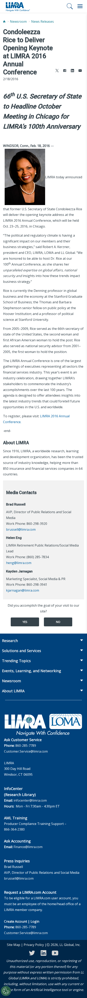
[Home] (4, 21)
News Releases (42, 21)
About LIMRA (13, 690)
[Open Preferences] (6, 991)
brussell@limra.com (21, 529)
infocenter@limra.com (30, 800)
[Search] (70, 6)
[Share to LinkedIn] (72, 71)
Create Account (15, 921)
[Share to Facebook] (65, 71)
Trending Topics (16, 660)
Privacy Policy (34, 945)
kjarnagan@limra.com (22, 590)
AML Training (15, 817)
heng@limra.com (18, 563)
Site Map (13, 945)
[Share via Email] (80, 71)
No (58, 622)
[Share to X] (57, 71)
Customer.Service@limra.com (26, 751)
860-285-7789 (25, 745)
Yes (24, 622)
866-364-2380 (14, 829)
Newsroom (18, 21)
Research (10, 640)
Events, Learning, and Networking (31, 670)
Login (35, 921)
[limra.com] (17, 6)
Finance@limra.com (28, 847)
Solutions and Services (21, 650)
